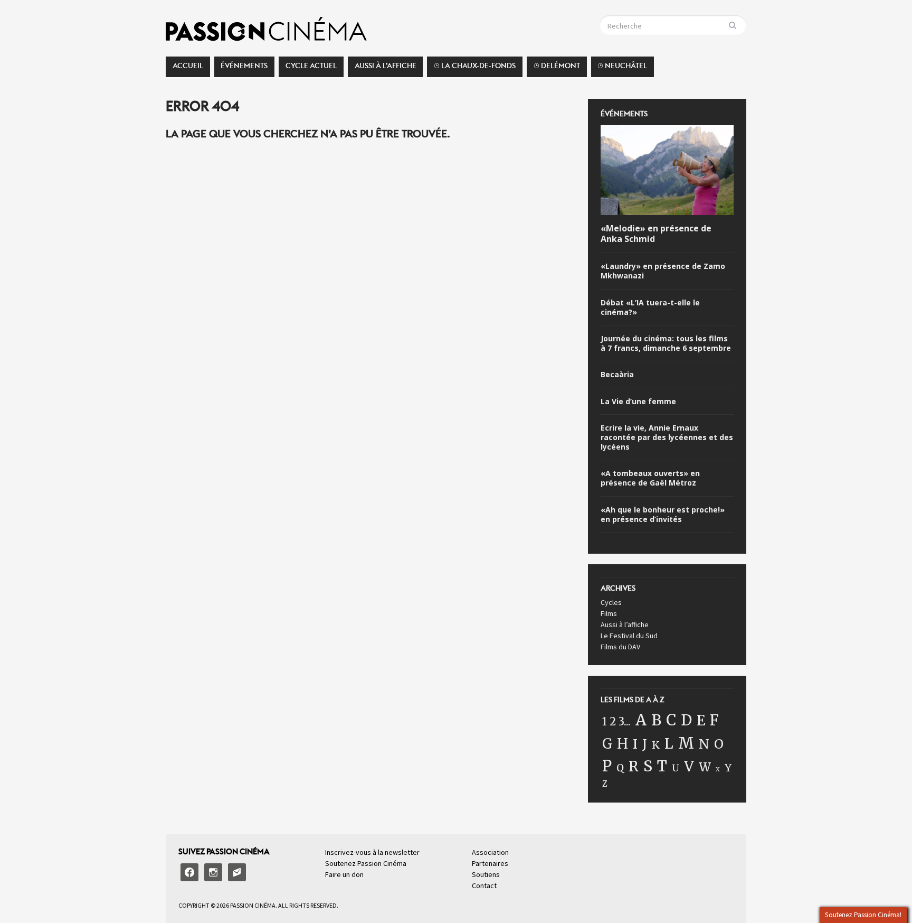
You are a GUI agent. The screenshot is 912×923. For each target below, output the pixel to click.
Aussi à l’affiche (385, 68)
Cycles (611, 602)
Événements (244, 68)
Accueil (188, 68)
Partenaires (490, 863)
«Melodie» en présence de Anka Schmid (656, 234)
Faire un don (344, 874)
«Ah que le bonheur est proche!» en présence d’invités (663, 514)
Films (609, 613)
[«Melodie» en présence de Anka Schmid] (667, 171)
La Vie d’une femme (638, 401)
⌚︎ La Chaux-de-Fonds (475, 68)
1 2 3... (616, 722)
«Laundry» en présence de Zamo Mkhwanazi (663, 271)
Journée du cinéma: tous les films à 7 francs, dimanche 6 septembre (666, 343)
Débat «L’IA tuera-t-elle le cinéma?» (650, 307)
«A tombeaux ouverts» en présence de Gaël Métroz (650, 478)
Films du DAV (620, 646)
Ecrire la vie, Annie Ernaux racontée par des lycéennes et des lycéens (667, 437)
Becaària (617, 374)
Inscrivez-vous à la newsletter (372, 852)
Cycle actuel (311, 68)
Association (490, 852)
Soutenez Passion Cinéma (365, 863)
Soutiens (486, 874)
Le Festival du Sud (629, 635)
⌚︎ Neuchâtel (622, 68)
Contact (484, 885)
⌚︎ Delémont (557, 68)
